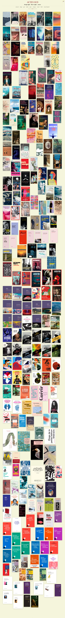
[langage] (63, 1)
